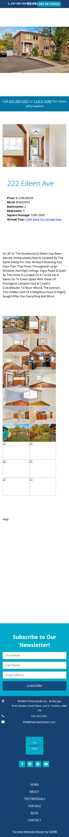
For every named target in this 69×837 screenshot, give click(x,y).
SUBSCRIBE (34, 686)
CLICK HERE (43, 101)
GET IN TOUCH (49, 4)
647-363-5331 (19, 101)
